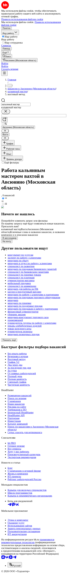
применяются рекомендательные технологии (27, 541)
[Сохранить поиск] (4, 119)
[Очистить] (5, 111)
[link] (6, 56)
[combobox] (16, 104)
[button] (4, 63)
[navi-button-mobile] (4, 73)
